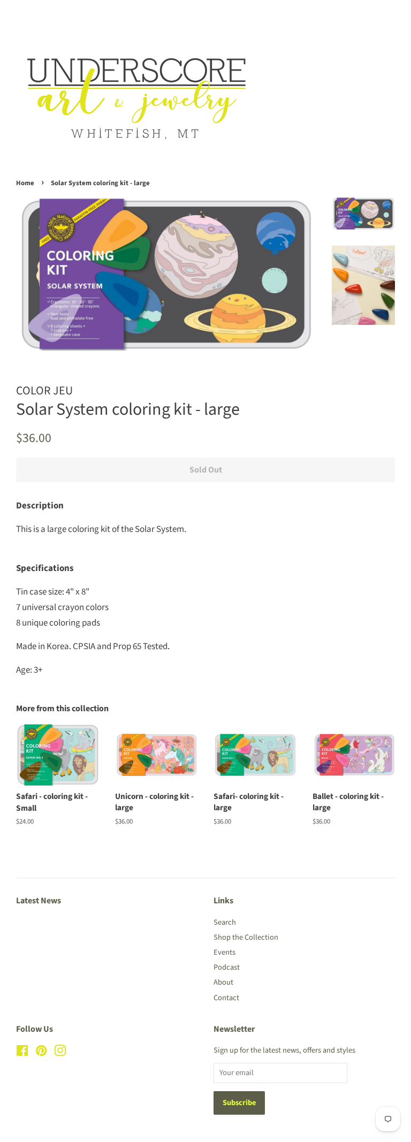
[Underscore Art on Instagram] (60, 1053)
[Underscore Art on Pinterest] (41, 1053)
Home (25, 183)
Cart (386, 15)
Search (225, 922)
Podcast (227, 967)
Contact (226, 997)
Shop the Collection (246, 937)
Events (224, 952)
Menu (39, 15)
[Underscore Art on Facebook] (22, 1053)
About (223, 982)
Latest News (38, 901)
